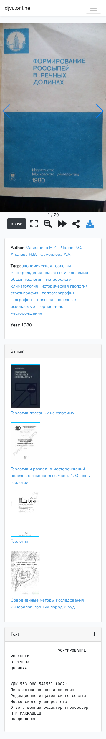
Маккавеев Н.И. (41, 247)
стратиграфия (26, 293)
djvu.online (17, 7)
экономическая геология (47, 266)
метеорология (61, 279)
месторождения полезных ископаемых (51, 272)
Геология (19, 541)
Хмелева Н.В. (24, 254)
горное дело (52, 306)
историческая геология (66, 286)
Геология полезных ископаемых (42, 413)
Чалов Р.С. (71, 247)
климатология (25, 286)
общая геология (28, 279)
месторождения (27, 313)
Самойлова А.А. (55, 254)
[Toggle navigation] (93, 8)
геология (45, 300)
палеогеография (59, 293)
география (22, 300)
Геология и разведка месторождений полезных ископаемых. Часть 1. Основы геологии (51, 475)
